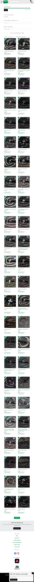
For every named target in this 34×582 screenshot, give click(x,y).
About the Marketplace (17, 542)
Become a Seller (17, 544)
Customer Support (17, 540)
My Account (17, 538)
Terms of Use (17, 546)
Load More (17, 517)
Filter (6, 10)
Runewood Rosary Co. (7, 53)
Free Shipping (6, 16)
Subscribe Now (17, 528)
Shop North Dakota (6, 2)
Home (17, 535)
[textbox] (17, 23)
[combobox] (17, 22)
